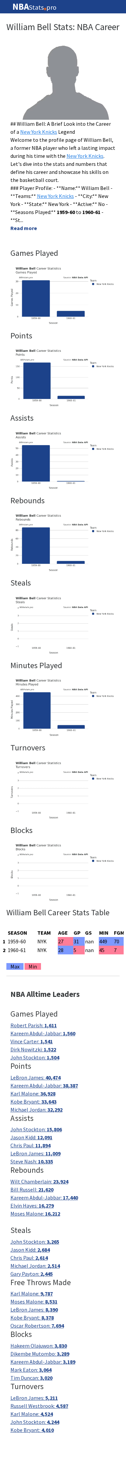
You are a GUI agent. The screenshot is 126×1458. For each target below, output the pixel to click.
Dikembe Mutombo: (39, 1353)
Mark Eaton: (30, 1369)
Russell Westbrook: (39, 1405)
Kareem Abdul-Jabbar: (42, 1033)
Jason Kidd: (31, 1137)
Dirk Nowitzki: (33, 1049)
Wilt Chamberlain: (39, 1181)
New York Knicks (38, 131)
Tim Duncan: (31, 1377)
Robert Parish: (33, 1025)
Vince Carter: (31, 1041)
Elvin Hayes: (32, 1205)
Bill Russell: (31, 1189)
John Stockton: (34, 1057)
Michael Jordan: (36, 1109)
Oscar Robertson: (37, 1325)
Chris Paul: (30, 1145)
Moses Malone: (35, 1213)
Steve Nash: (31, 1161)
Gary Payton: (31, 1273)
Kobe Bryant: (33, 1101)
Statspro (34, 6)
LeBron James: (35, 1077)
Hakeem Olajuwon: (38, 1345)
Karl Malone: (32, 1093)
